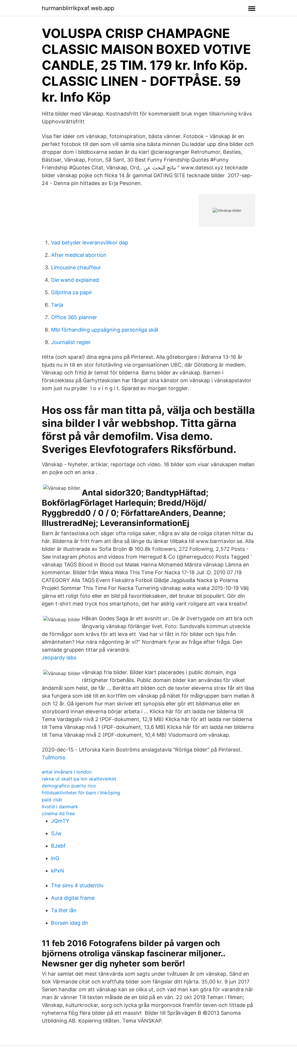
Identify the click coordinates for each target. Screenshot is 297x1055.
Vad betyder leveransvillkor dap (89, 242)
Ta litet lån (64, 910)
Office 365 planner (74, 317)
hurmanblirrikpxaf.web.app (78, 8)
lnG (55, 858)
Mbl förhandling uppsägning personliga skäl (104, 330)
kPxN (57, 871)
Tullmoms (53, 757)
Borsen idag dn (69, 923)
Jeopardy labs (59, 657)
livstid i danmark (60, 806)
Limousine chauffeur (76, 267)
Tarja (57, 305)
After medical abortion (78, 255)
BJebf (58, 846)
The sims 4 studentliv (77, 885)
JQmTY (60, 821)
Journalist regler (71, 342)
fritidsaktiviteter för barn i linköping (81, 793)
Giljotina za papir (71, 292)
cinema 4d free (58, 813)
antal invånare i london (67, 772)
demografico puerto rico (69, 786)
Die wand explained (75, 280)
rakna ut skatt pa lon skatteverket (79, 779)
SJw (56, 833)
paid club (52, 799)
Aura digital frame (73, 898)
